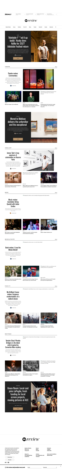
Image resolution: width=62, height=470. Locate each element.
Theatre (48, 449)
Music (37, 449)
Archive (37, 454)
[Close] (61, 466)
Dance (37, 448)
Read (18, 58)
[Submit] (56, 467)
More (56, 66)
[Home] (10, 14)
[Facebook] (5, 462)
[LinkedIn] (8, 462)
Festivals (49, 448)
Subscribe (10, 457)
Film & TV (27, 449)
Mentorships (49, 455)
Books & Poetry (28, 448)
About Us (27, 454)
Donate (9, 459)
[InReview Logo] (31, 20)
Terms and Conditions (51, 454)
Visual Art (27, 450)
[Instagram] (6, 462)
